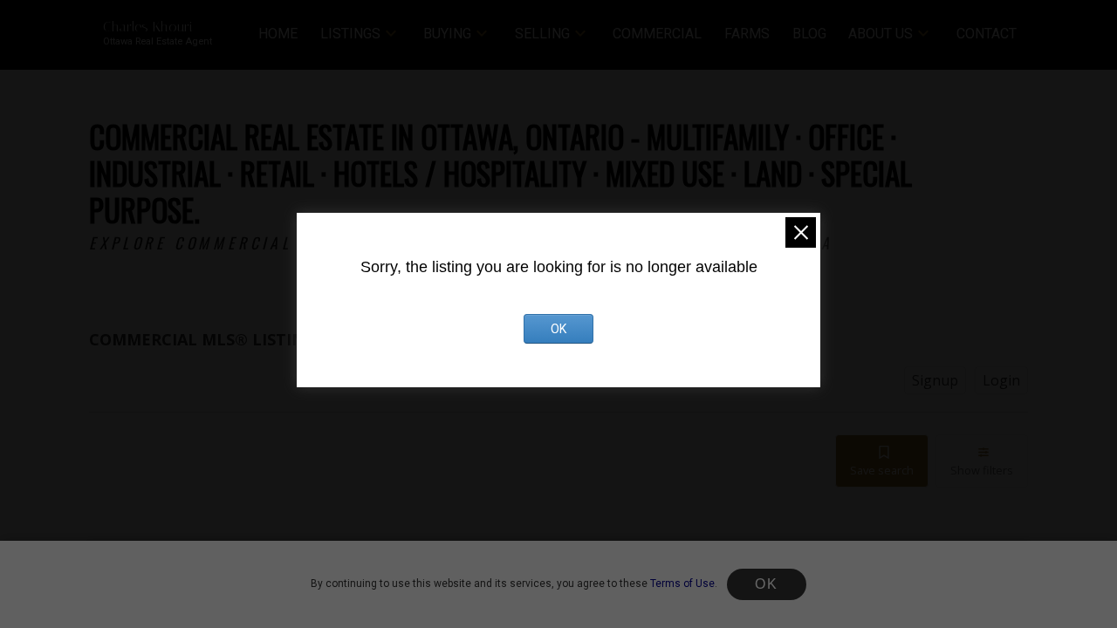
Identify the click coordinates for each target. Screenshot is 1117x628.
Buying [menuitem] (447, 33)
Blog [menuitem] (809, 33)
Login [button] (1001, 380)
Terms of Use (682, 583)
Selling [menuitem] (542, 33)
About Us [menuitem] (880, 33)
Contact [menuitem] (986, 33)
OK (766, 584)
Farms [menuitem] (747, 33)
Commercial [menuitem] (657, 33)
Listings (350, 33)
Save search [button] (882, 470)
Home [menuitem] (278, 33)
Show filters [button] (981, 470)
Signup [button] (935, 380)
